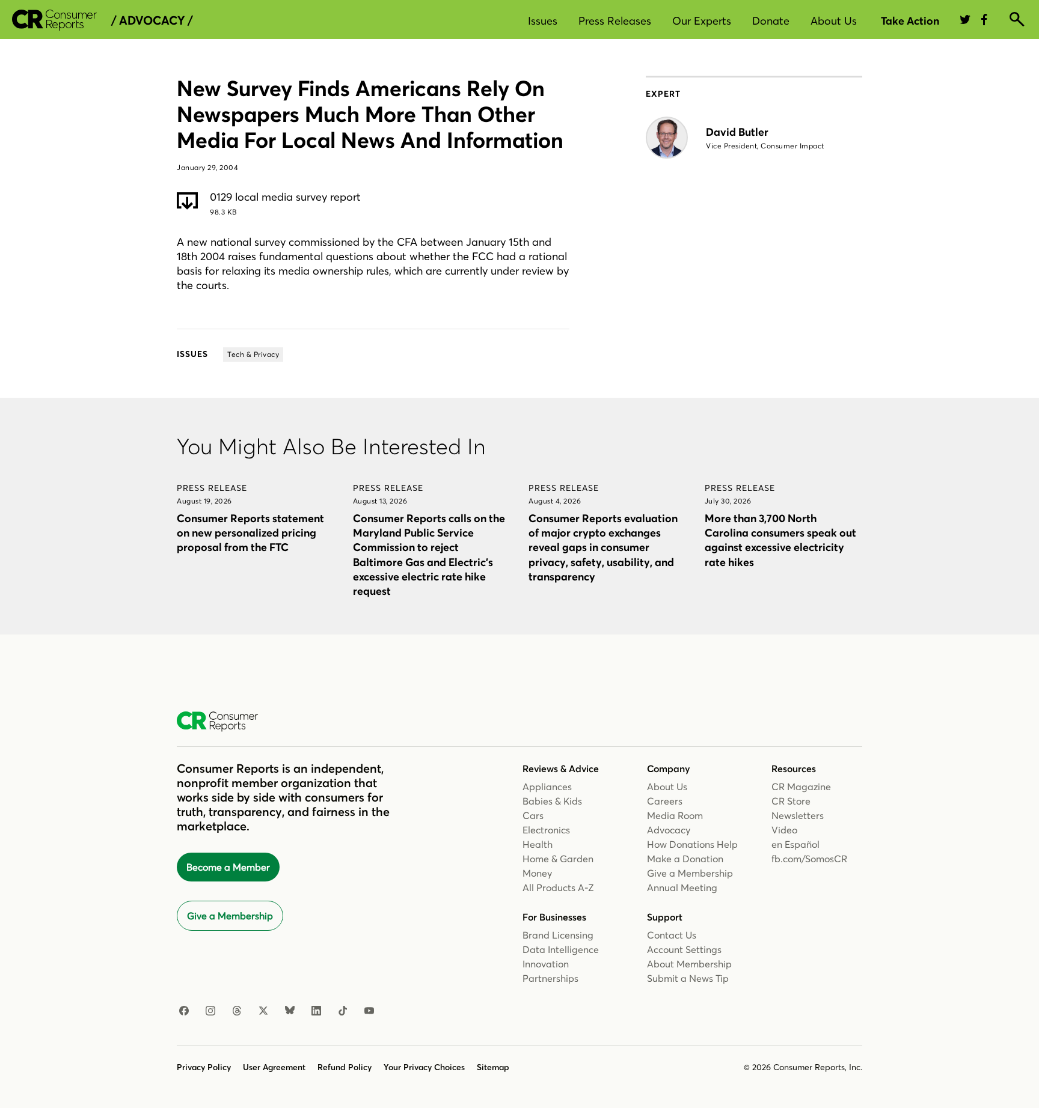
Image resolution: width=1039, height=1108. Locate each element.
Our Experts (701, 21)
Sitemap (493, 1067)
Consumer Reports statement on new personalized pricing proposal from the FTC (250, 532)
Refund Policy (344, 1067)
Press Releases (614, 21)
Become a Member (228, 867)
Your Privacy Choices (424, 1067)
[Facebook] (184, 1011)
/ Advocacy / (151, 20)
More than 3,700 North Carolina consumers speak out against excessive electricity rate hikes (780, 539)
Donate (770, 21)
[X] (263, 1011)
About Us (834, 21)
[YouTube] (369, 1011)
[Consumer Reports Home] (223, 721)
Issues (542, 21)
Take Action (910, 21)
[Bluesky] (290, 1011)
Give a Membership (230, 916)
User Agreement (274, 1067)
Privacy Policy (204, 1067)
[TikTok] (343, 1011)
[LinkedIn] (316, 1011)
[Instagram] (210, 1011)
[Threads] (237, 1011)
